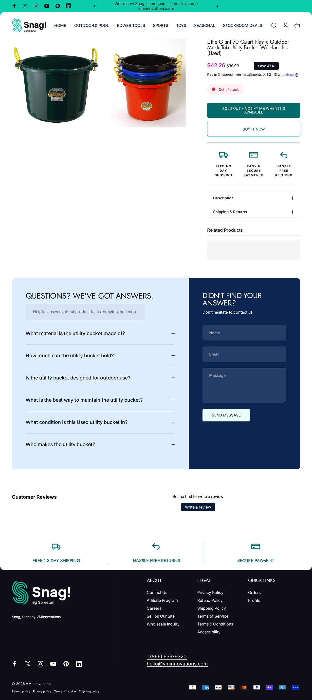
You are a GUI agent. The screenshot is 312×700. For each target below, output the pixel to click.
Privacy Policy (210, 592)
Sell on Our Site (161, 616)
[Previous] (95, 6)
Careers (154, 608)
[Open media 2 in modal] (148, 83)
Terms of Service (212, 616)
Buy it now (254, 129)
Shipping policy (89, 691)
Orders (254, 592)
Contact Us (157, 592)
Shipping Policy (211, 608)
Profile (254, 600)
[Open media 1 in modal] (56, 83)
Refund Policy (210, 600)
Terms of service (65, 691)
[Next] (216, 6)
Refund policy (21, 691)
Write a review (198, 507)
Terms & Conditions (215, 624)
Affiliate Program (162, 600)
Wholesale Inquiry (163, 624)
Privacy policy (42, 691)
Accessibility (208, 632)
